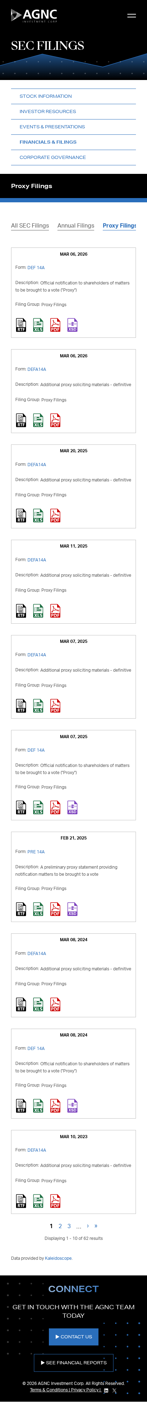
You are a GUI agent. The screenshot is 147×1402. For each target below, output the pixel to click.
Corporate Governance (53, 157)
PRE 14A (36, 851)
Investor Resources (48, 111)
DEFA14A (36, 369)
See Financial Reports (76, 1363)
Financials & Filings (48, 142)
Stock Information (46, 96)
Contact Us (76, 1337)
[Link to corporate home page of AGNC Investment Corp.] (34, 16)
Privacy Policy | (86, 1390)
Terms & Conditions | (50, 1390)
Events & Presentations (52, 127)
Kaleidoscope (58, 1258)
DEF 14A (36, 268)
